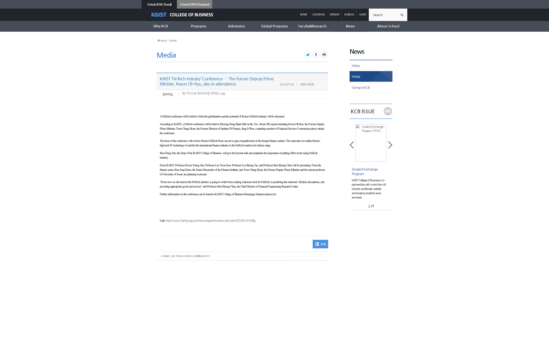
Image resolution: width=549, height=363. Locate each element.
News (163, 40)
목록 (323, 244)
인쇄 (324, 54)
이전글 (352, 145)
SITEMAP (334, 14)
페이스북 (316, 54)
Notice (356, 65)
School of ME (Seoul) (159, 4)
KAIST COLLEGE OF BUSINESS (186, 15)
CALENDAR (318, 14)
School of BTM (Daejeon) (195, 4)
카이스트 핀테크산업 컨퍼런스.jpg (205, 93)
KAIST (362, 14)
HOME (303, 14)
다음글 (390, 145)
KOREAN (349, 14)
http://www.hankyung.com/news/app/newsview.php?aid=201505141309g (210, 220)
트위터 (308, 54)
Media (173, 40)
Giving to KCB (361, 87)
